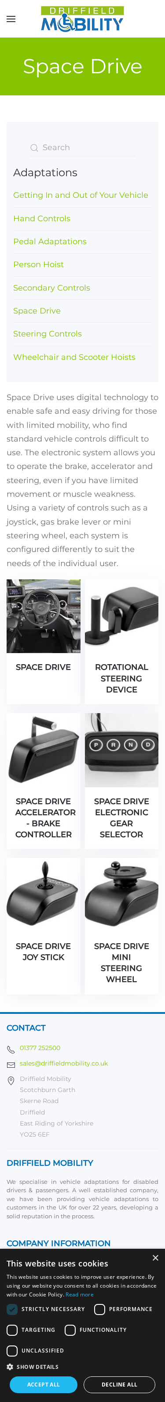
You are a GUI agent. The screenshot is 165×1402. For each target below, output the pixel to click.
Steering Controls (47, 334)
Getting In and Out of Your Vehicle (80, 195)
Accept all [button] (43, 1384)
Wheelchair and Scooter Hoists (74, 357)
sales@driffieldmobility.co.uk (64, 1063)
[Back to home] (83, 19)
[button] (11, 19)
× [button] (155, 1258)
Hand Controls (41, 218)
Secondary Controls (51, 288)
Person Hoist (38, 264)
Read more (80, 1294)
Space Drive (37, 311)
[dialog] (82, 1325)
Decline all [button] (119, 1384)
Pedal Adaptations (50, 241)
